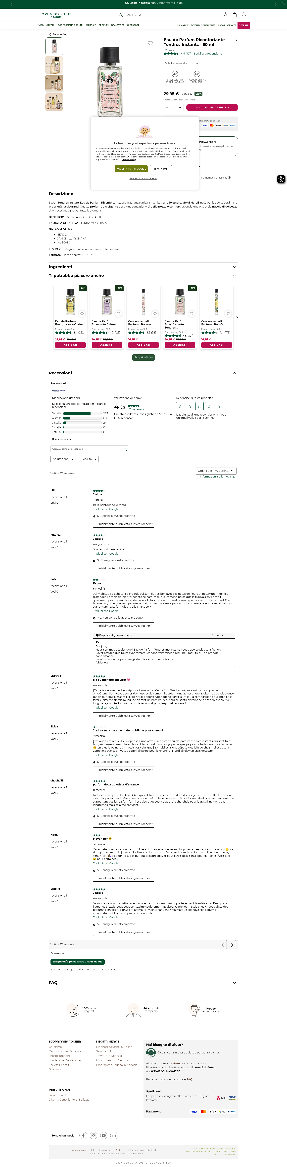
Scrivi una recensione (208, 53)
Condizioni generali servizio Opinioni (107, 1153)
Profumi (104, 25)
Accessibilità (137, 1153)
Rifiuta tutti (161, 169)
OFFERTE (243, 25)
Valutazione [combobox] (61, 459)
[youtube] (104, 1135)
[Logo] (56, 15)
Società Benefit (59, 1065)
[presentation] (11, 4)
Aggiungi (70, 344)
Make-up (91, 25)
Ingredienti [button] (60, 266)
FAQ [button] (53, 982)
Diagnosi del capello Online (114, 1046)
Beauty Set (117, 25)
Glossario (55, 1069)
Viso (41, 25)
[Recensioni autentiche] (58, 390)
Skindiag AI (103, 1051)
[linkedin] (114, 1135)
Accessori (133, 25)
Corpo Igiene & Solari (70, 25)
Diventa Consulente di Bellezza (69, 1099)
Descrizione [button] (61, 193)
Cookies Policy (129, 159)
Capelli (50, 25)
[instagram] (93, 1135)
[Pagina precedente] (50, 34)
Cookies (119, 1150)
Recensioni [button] (60, 373)
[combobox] (221, 470)
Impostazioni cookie (143, 178)
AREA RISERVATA (227, 25)
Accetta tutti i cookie (131, 169)
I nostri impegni (59, 1055)
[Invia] (121, 15)
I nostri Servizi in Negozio (112, 1060)
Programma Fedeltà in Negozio (117, 1065)
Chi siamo (55, 1046)
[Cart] (234, 15)
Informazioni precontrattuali (142, 1150)
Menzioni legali (78, 1150)
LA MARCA (182, 25)
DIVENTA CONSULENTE (203, 25)
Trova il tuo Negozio (109, 1055)
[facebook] (83, 1135)
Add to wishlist (150, 43)
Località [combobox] (87, 459)
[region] (145, 153)
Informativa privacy (100, 1150)
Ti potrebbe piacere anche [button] (76, 275)
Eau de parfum (59, 34)
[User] (243, 15)
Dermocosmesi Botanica (65, 1051)
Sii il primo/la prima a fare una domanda (77, 961)
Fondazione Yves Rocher (65, 1060)
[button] (180, 406)
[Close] (284, 3)
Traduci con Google (106, 509)
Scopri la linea (144, 357)
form (176, 1063)
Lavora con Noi (58, 1095)
